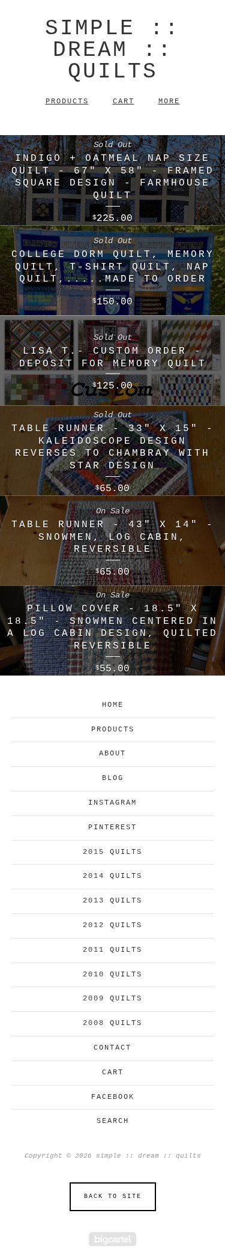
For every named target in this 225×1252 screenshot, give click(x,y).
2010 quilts (112, 974)
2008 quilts (112, 1023)
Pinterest (112, 827)
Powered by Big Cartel (112, 1239)
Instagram (112, 803)
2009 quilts (112, 998)
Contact (112, 1048)
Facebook (112, 1097)
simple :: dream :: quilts (112, 50)
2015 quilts (112, 852)
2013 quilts (112, 901)
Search (113, 1121)
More (169, 101)
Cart (123, 101)
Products (67, 101)
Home (113, 705)
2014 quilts (112, 876)
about (112, 753)
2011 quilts (112, 950)
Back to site (113, 1196)
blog (113, 778)
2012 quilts (112, 925)
